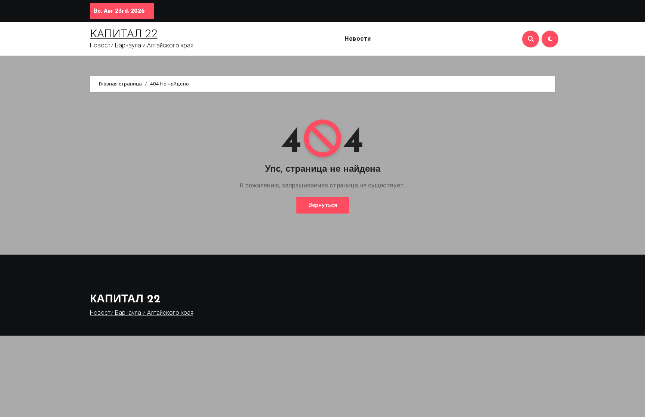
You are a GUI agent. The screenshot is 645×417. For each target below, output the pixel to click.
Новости (358, 38)
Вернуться (322, 205)
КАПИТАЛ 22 (124, 33)
